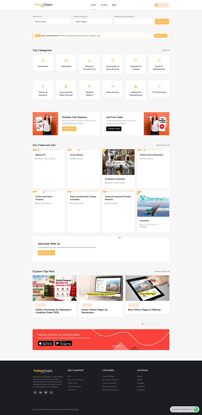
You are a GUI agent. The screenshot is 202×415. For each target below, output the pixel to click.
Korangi (74, 203)
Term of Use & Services (75, 380)
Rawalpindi (141, 386)
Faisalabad (141, 390)
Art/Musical (43, 66)
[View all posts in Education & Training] (136, 60)
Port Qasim (41, 203)
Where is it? (37, 16)
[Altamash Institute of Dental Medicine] (118, 192)
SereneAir (144, 220)
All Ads (104, 5)
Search (161, 22)
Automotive (66, 66)
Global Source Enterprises (151, 155)
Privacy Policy (73, 383)
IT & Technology (159, 92)
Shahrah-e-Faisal (43, 159)
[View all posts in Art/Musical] (43, 60)
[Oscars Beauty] (83, 150)
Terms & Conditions (74, 386)
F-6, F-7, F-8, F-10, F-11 (149, 224)
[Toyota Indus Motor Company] (49, 192)
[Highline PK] (49, 150)
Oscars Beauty (76, 155)
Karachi (52, 159)
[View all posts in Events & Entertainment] (159, 60)
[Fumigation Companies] (118, 162)
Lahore (139, 380)
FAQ (69, 376)
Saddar (74, 159)
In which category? (81, 16)
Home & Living (112, 92)
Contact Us (71, 390)
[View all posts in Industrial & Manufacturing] (136, 86)
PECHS (143, 159)
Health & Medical (108, 376)
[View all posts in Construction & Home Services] (113, 60)
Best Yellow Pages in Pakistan (144, 309)
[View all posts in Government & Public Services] (66, 86)
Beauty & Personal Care (110, 390)
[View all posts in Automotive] (66, 60)
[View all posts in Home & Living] (113, 86)
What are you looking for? (124, 16)
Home (93, 5)
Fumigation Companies (115, 179)
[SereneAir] (153, 204)
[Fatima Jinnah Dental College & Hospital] (83, 192)
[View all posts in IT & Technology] (159, 86)
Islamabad (143, 227)
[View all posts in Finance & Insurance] (43, 86)
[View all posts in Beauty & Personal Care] (89, 60)
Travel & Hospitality (109, 383)
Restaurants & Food (109, 386)
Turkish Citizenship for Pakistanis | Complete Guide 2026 (53, 311)
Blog (114, 5)
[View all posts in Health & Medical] (89, 86)
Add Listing (163, 5)
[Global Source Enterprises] (153, 150)
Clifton (108, 203)
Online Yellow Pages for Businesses (95, 311)
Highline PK (40, 155)
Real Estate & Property (110, 380)
